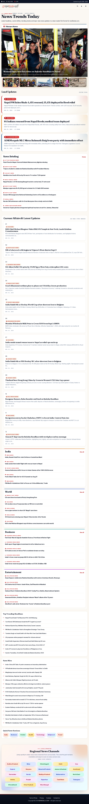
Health (31, 735)
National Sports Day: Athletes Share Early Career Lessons (23, 625)
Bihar (28, 764)
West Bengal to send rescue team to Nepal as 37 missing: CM (24, 695)
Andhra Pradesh (12, 764)
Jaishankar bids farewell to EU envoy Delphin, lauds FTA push (24, 688)
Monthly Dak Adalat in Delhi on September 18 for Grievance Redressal (26, 715)
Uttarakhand (12, 785)
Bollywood (51, 735)
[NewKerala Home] (10, 6)
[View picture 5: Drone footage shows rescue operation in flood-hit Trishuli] (78, 82)
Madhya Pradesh (44, 774)
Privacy (42, 798)
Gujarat (12, 769)
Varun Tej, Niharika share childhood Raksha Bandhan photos (24, 719)
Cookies (48, 798)
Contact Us (56, 798)
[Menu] (86, 6)
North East (76, 774)
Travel (60, 735)
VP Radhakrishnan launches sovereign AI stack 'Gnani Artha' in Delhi (26, 668)
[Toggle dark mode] (81, 6)
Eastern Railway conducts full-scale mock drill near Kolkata (23, 707)
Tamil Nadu (60, 779)
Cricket (22, 735)
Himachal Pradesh (44, 769)
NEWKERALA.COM (43, 800)
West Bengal (44, 785)
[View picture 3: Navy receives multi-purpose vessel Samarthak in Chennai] (44, 82)
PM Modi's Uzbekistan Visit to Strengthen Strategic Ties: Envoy (24, 629)
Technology (40, 735)
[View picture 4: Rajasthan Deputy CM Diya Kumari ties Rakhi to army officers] (61, 82)
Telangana (76, 779)
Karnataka (12, 774)
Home (84, 157)
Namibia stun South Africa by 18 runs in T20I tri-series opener (24, 703)
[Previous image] (4, 52)
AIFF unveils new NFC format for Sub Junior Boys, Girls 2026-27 (25, 645)
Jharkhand (76, 769)
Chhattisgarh (44, 764)
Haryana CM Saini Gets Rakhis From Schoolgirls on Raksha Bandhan (26, 711)
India (6, 735)
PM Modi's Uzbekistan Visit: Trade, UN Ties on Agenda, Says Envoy (26, 723)
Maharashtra (60, 774)
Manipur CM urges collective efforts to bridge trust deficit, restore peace (27, 684)
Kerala (28, 774)
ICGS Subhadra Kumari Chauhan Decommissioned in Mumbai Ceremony (27, 692)
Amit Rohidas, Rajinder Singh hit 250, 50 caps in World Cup (23, 676)
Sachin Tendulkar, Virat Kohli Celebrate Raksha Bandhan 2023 (24, 653)
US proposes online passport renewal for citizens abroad (22, 637)
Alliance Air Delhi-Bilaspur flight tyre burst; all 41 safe (21, 680)
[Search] (77, 6)
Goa (76, 764)
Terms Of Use (33, 798)
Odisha (12, 779)
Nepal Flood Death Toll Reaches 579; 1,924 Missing (21, 618)
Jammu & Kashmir (60, 769)
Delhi (60, 764)
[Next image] (84, 52)
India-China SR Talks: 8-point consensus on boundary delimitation (25, 664)
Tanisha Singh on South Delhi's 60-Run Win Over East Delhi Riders (25, 633)
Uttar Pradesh (28, 785)
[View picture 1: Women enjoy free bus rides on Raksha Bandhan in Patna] (11, 82)
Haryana (28, 769)
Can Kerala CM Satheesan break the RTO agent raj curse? (23, 622)
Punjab (28, 779)
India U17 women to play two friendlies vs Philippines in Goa (23, 649)
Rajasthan (44, 779)
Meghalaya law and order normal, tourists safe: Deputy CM (23, 672)
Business (14, 735)
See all (82, 452)
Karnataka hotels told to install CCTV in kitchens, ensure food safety (26, 699)
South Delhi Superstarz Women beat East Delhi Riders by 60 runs (25, 641)
